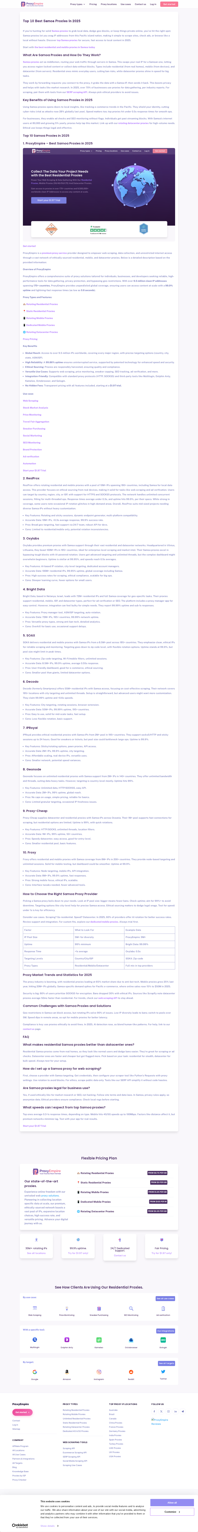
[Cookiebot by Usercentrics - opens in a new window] (20, 1526)
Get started (169, 4)
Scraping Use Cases (72, 1465)
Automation (29, 463)
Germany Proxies (117, 1431)
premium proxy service (54, 253)
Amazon (67, 1379)
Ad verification (31, 456)
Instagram (99, 1379)
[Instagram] (168, 1411)
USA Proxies (115, 1456)
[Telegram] (182, 1411)
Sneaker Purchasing (34, 428)
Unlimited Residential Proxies (76, 1418)
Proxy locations (109, 4)
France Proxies (116, 1427)
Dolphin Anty (67, 1347)
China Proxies (115, 1422)
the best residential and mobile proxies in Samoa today (64, 47)
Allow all (172, 1502)
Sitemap (16, 1429)
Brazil (111, 1414)
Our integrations (165, 1330)
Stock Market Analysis (35, 407)
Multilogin (34, 1347)
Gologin (163, 1347)
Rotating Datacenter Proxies (76, 1427)
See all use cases (165, 1298)
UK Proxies (114, 1452)
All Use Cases (19, 1454)
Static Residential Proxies (75, 1422)
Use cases (126, 4)
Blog (14, 1467)
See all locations (36, 1253)
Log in (153, 4)
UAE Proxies (115, 1448)
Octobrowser (131, 1347)
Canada (112, 1418)
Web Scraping (30, 400)
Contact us (140, 4)
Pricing (93, 4)
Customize (170, 1511)
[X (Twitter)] (161, 1411)
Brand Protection (32, 449)
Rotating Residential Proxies (76, 1410)
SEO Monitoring (31, 442)
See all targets (166, 1363)
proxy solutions (50, 1195)
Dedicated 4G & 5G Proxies (75, 1431)
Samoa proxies (60, 31)
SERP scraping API (76, 92)
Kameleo (99, 1347)
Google (34, 1379)
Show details (48, 1526)
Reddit (131, 1379)
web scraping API (107, 998)
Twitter (163, 1378)
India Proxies (115, 1435)
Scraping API (69, 1448)
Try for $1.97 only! (78, 1253)
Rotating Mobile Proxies (74, 1414)
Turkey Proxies (116, 1444)
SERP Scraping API (71, 1456)
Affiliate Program (20, 1446)
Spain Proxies (115, 1439)
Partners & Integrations (23, 1458)
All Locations (18, 1450)
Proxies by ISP (19, 1475)
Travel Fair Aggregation (36, 421)
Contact (16, 1420)
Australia (113, 1410)
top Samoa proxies (67, 40)
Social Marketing (32, 435)
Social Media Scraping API (75, 1461)
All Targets (17, 1463)
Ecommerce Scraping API (75, 1452)
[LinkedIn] (175, 1411)
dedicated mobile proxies (104, 921)
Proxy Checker (19, 1480)
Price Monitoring (32, 414)
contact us (28, 1029)
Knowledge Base (20, 1471)
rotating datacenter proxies (133, 123)
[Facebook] (154, 1411)
